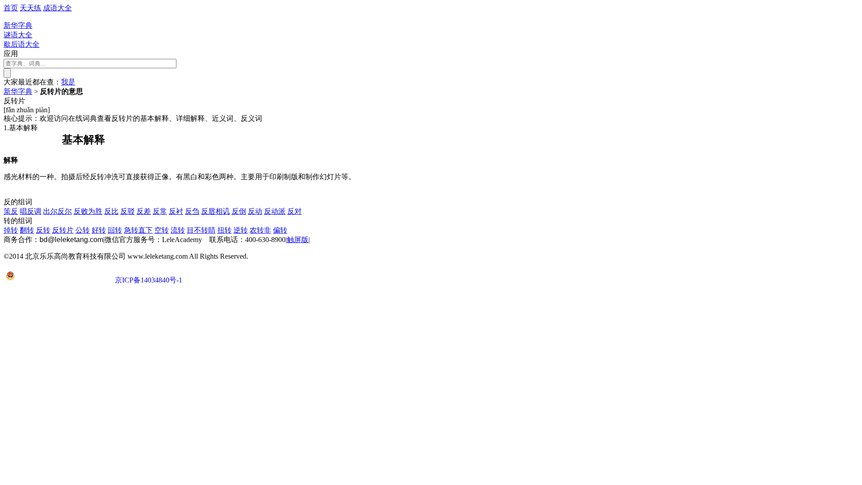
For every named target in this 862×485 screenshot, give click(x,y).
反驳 (127, 211)
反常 (160, 211)
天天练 (30, 8)
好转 (99, 230)
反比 (111, 211)
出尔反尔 (57, 211)
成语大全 (57, 8)
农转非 (260, 230)
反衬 (176, 211)
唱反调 (30, 211)
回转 (115, 230)
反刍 (192, 211)
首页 (11, 8)
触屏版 (297, 239)
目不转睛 (201, 230)
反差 (143, 211)
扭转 (224, 230)
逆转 (240, 230)
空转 (161, 230)
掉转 (11, 230)
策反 (11, 211)
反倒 (239, 211)
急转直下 (138, 230)
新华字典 (18, 91)
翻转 (27, 230)
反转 (43, 230)
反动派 (275, 211)
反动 (255, 211)
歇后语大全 (22, 44)
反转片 (63, 230)
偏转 (280, 230)
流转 (178, 230)
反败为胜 (88, 211)
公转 (82, 230)
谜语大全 (18, 35)
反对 (294, 211)
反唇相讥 (215, 211)
